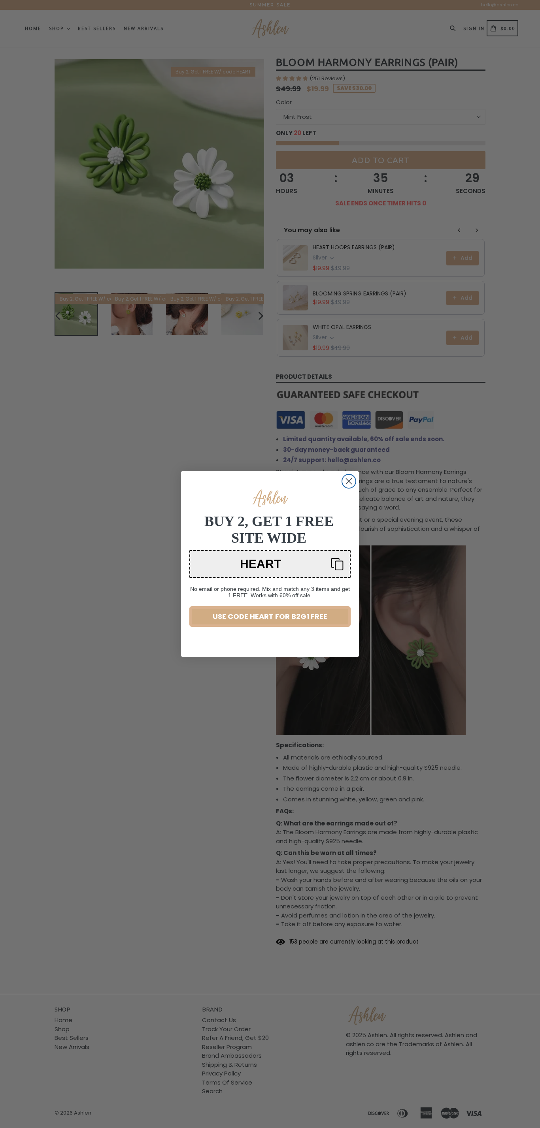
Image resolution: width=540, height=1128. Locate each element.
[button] (270, 564)
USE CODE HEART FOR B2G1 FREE (270, 616)
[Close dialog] (349, 481)
